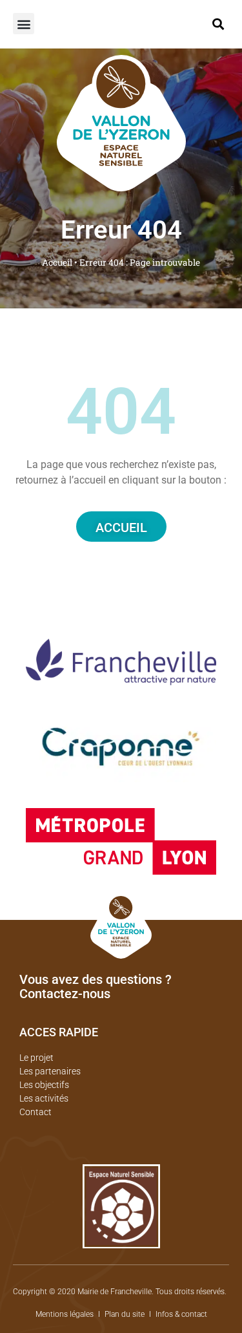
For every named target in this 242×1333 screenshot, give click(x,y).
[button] (23, 23)
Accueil (57, 262)
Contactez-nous (64, 993)
